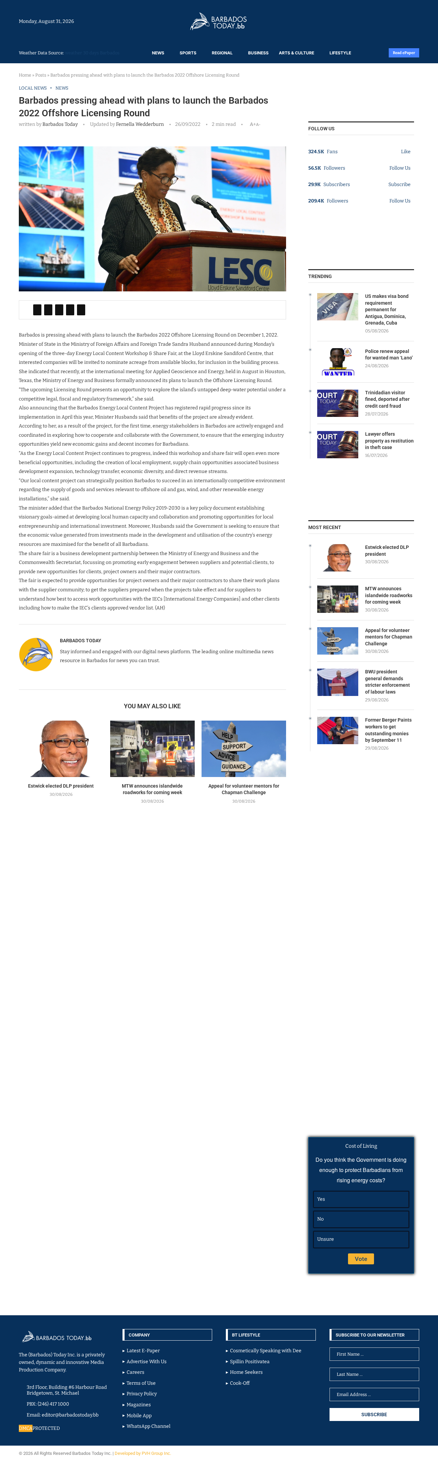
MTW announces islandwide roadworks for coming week (388, 595)
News (158, 52)
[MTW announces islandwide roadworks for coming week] (152, 749)
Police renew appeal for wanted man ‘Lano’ (389, 354)
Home (25, 75)
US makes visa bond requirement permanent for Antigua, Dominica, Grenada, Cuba (387, 309)
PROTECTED (46, 1428)
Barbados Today (60, 124)
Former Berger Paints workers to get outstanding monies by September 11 (388, 730)
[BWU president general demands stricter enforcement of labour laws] (337, 682)
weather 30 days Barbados (92, 52)
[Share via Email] (81, 309)
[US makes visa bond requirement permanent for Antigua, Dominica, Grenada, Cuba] (337, 306)
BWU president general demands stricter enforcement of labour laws (387, 682)
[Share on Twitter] (48, 309)
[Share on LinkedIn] (59, 309)
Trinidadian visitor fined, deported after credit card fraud (387, 399)
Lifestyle (340, 52)
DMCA (26, 1428)
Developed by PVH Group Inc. (143, 1453)
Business (258, 52)
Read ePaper (404, 53)
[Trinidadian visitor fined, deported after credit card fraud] (337, 403)
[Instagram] (397, 21)
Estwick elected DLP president (61, 786)
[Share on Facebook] (37, 309)
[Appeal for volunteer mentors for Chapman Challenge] (244, 749)
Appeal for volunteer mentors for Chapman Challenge (388, 637)
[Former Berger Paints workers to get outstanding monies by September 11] (337, 730)
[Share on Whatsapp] (70, 309)
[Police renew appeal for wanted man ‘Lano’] (337, 362)
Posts (40, 75)
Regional (222, 52)
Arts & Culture (296, 52)
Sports (188, 52)
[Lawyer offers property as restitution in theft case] (337, 444)
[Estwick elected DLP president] (61, 749)
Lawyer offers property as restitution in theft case (389, 440)
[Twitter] (404, 21)
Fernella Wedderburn (139, 124)
